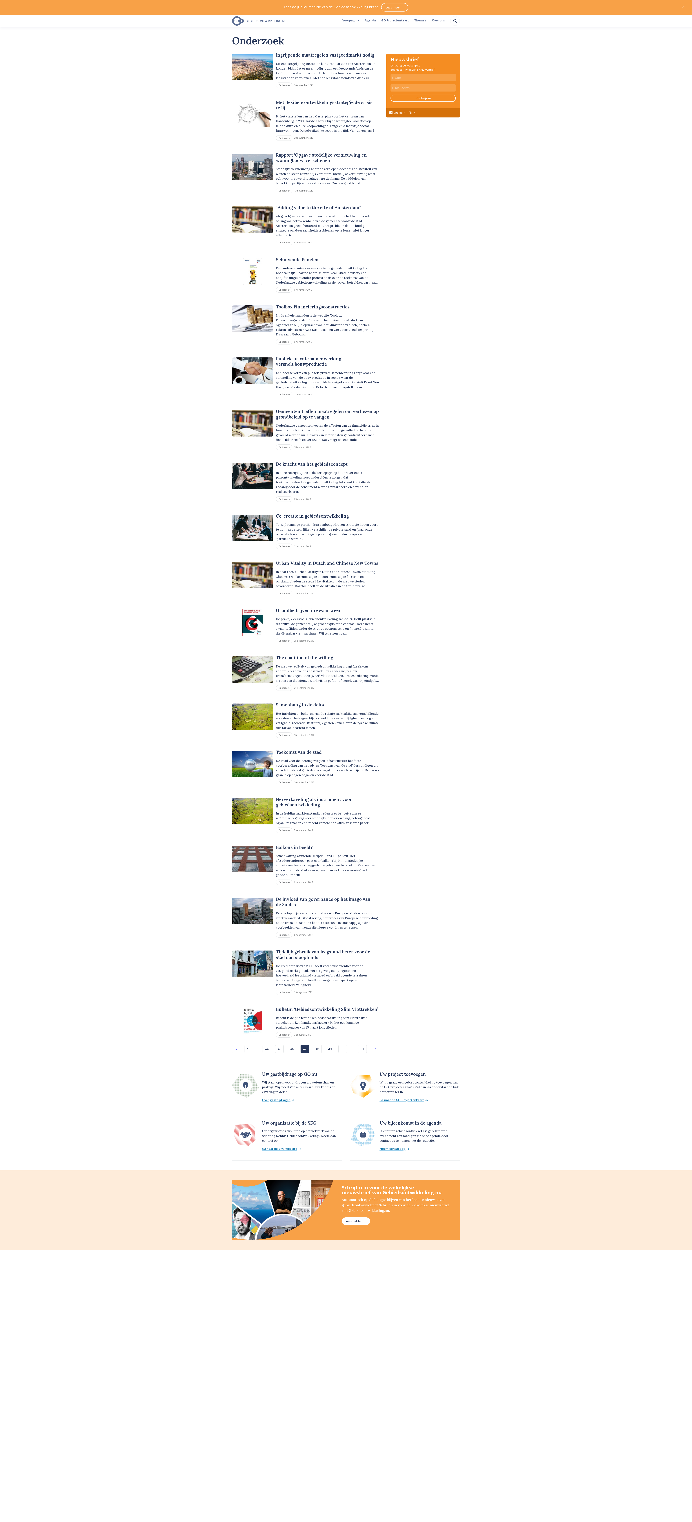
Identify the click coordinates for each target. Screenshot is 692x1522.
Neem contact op (392, 1149)
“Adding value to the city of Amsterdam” (318, 207)
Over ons (438, 20)
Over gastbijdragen (276, 1100)
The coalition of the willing (304, 657)
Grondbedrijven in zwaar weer (308, 610)
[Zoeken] (455, 21)
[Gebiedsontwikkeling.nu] (285, 21)
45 (279, 1049)
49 (330, 1049)
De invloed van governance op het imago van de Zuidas (323, 901)
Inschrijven (423, 98)
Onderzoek (284, 85)
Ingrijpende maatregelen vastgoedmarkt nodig (325, 55)
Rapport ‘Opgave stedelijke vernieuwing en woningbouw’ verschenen (321, 157)
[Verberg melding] (683, 7)
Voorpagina (350, 20)
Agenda (370, 20)
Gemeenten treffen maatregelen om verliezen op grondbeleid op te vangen (327, 414)
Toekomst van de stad (299, 752)
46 (292, 1049)
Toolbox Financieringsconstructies (313, 307)
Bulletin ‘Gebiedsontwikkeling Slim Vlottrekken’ (327, 1009)
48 (317, 1049)
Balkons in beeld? (294, 847)
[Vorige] (236, 1049)
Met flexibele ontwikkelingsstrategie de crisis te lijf (324, 105)
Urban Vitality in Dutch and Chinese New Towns (327, 563)
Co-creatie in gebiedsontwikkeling (312, 516)
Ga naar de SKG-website (279, 1149)
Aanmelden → (356, 1221)
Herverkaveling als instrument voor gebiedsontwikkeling (314, 802)
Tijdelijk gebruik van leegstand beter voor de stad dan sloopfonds (323, 954)
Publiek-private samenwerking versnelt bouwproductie (308, 361)
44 (267, 1049)
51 (362, 1049)
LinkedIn (399, 112)
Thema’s (420, 20)
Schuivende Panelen (297, 259)
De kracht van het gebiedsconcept (312, 464)
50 (342, 1049)
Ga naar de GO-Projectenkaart (402, 1100)
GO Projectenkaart (395, 20)
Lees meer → (395, 7)
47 (305, 1049)
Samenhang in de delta (300, 705)
